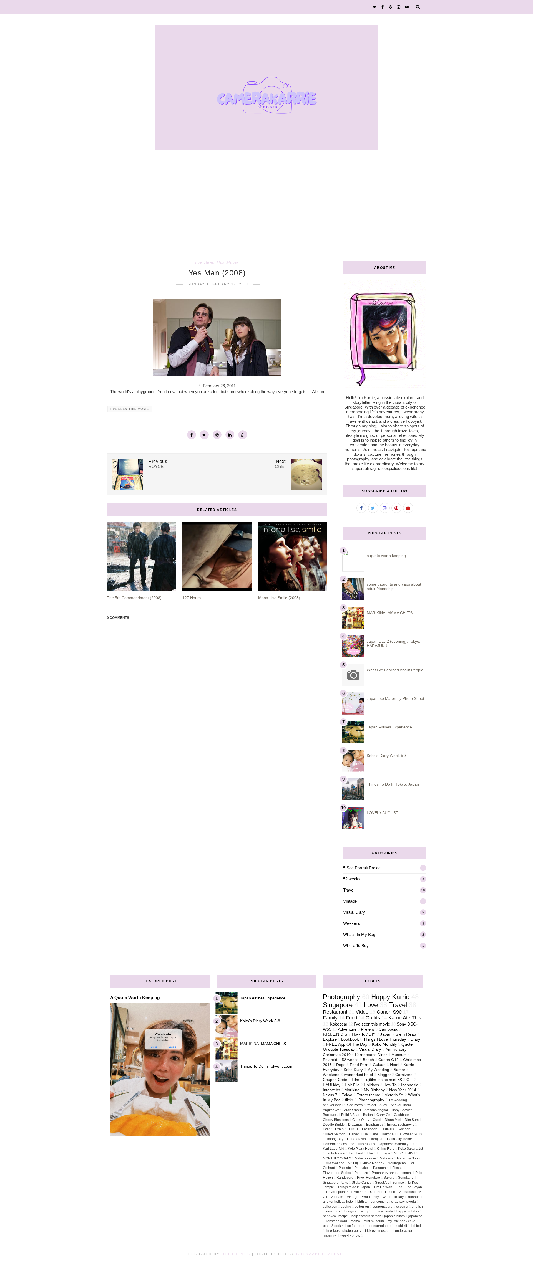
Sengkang (406, 1177)
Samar (399, 1070)
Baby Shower (402, 1110)
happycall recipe (335, 1216)
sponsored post (379, 1226)
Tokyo (347, 1095)
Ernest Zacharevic (400, 1124)
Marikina (352, 1090)
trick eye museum (378, 1231)
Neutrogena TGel (401, 1163)
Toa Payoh (414, 1187)
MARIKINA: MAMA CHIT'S (390, 613)
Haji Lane (370, 1134)
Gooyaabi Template (320, 1254)
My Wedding (378, 1070)
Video (362, 1012)
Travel (348, 890)
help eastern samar (366, 1216)
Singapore (338, 1005)
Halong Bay (334, 1139)
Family (330, 1018)
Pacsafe (345, 1168)
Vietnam (337, 1197)
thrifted (416, 1226)
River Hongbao (368, 1177)
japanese (415, 1216)
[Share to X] (204, 434)
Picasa (397, 1168)
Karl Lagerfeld (333, 1149)
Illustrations (366, 1144)
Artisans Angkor (376, 1110)
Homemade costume (338, 1144)
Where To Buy (356, 945)
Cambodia (388, 1029)
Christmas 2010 (337, 1055)
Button (368, 1115)
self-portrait (355, 1226)
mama (355, 1221)
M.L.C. (399, 1153)
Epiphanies (374, 1124)
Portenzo (361, 1173)
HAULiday (331, 1085)
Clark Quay (360, 1120)
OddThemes (236, 1254)
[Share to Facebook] (191, 434)
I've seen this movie (217, 262)
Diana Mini (393, 1120)
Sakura (389, 1177)
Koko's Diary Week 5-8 (387, 755)
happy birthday (407, 1211)
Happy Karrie (390, 997)
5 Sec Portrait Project (362, 867)
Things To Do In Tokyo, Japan (393, 784)
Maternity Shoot (409, 1158)
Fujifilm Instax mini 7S (383, 1080)
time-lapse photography (343, 1231)
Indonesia (409, 1085)
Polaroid (330, 1060)
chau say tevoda (403, 1202)
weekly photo (350, 1235)
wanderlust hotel (358, 1075)
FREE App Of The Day (347, 1044)
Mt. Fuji (353, 1163)
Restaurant (335, 1012)
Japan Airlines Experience (389, 727)
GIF (409, 1080)
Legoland (356, 1153)
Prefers (367, 1029)
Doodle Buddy (334, 1124)
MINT (411, 1153)
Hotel (394, 1065)
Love (371, 1005)
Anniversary (396, 1049)
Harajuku (376, 1139)
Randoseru (344, 1177)
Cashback (401, 1115)
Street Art (382, 1182)
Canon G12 (388, 1060)
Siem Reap (406, 1034)
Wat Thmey (370, 1197)
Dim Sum (412, 1120)
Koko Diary (353, 1070)
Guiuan (379, 1065)
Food (351, 1018)
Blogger (384, 1075)
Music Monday (373, 1163)
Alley (383, 1105)
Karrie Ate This (404, 1018)
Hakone (388, 1134)
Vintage (350, 901)
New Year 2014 (402, 1090)
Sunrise (398, 1182)
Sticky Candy (361, 1182)
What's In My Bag (359, 934)
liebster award (336, 1221)
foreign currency (356, 1211)
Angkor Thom (401, 1105)
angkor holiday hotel (338, 1202)
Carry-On (383, 1115)
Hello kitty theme (399, 1139)
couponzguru (383, 1207)
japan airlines (394, 1216)
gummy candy (382, 1211)
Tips (399, 1187)
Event (327, 1129)
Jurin (415, 1144)
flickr (349, 1100)
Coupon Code (335, 1080)
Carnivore (404, 1075)
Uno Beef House (382, 1192)
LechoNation (335, 1153)
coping (346, 1207)
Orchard (329, 1168)
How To (390, 1085)
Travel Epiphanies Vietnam (346, 1192)
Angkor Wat (331, 1110)
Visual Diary (354, 912)
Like (370, 1153)
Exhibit (340, 1129)
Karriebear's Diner (371, 1055)
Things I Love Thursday (384, 1039)
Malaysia (386, 1158)
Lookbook (350, 1039)
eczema (402, 1207)
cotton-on (362, 1207)
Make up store (365, 1158)
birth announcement (372, 1202)
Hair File (352, 1085)
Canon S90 (389, 1012)
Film (355, 1080)
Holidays (371, 1085)
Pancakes (362, 1168)
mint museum (374, 1221)
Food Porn (359, 1065)
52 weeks (352, 879)
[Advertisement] (266, 204)
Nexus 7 (330, 1095)
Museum (399, 1055)
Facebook (369, 1129)
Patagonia (381, 1168)
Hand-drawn (356, 1139)
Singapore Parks (335, 1182)
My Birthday (374, 1090)
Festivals (387, 1129)
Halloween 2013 (409, 1134)
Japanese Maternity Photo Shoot (395, 698)
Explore (330, 1039)
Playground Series (337, 1173)
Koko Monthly (384, 1044)
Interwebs (331, 1090)
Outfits (373, 1018)
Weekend (351, 923)
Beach (368, 1060)
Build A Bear (350, 1115)
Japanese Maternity (393, 1144)
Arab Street (352, 1110)
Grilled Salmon (334, 1134)
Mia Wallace (335, 1163)
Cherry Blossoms (336, 1120)
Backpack (330, 1115)
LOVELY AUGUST (382, 813)
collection (330, 1207)
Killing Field (385, 1149)
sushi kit (401, 1226)
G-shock (404, 1129)
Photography (341, 997)
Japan (385, 1034)
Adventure (347, 1029)
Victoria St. (394, 1095)
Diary (415, 1039)
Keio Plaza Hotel (360, 1149)
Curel (377, 1120)
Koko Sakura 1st (410, 1149)
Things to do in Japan (354, 1187)
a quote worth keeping (386, 555)
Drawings (355, 1124)
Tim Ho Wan (383, 1187)
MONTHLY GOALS (337, 1158)
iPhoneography (371, 1100)
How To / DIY (364, 1034)
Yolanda (413, 1197)
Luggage (383, 1153)
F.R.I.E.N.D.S (335, 1034)
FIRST (353, 1129)
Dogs (340, 1065)
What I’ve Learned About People (395, 670)
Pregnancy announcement (392, 1173)
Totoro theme (368, 1095)
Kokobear (338, 1024)
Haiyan (354, 1134)
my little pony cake (401, 1221)
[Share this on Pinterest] (217, 434)
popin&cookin (333, 1226)
